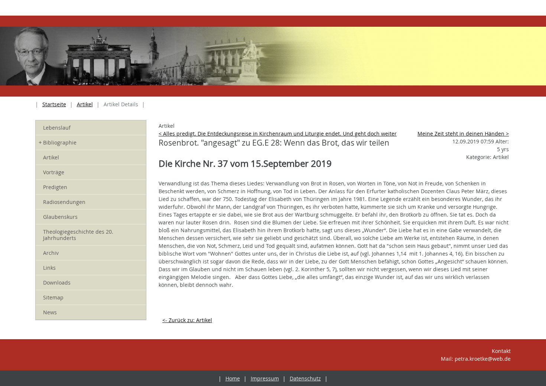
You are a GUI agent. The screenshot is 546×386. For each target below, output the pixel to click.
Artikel (85, 104)
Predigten (55, 187)
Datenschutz (305, 378)
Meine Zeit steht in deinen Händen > (463, 133)
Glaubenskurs (60, 216)
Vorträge (53, 172)
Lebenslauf (57, 127)
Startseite (54, 104)
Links (49, 267)
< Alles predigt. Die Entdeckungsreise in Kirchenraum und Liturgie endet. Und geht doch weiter (278, 133)
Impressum (265, 378)
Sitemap (53, 297)
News (50, 312)
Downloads (57, 282)
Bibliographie (58, 142)
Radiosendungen (64, 201)
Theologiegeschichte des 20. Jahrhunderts (78, 234)
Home (232, 378)
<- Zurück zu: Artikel (187, 320)
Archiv (51, 252)
